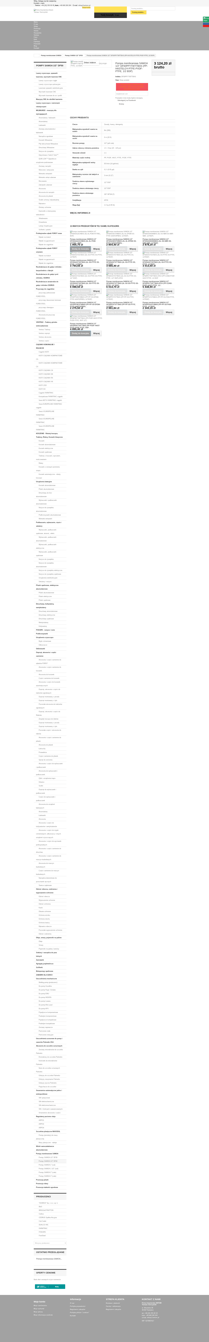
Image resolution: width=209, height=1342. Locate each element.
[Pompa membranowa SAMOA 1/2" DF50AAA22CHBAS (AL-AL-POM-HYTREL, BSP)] (86, 234)
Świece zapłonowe (45, 885)
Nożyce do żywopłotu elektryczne (50, 570)
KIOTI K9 (41, 389)
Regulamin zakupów (77, 1309)
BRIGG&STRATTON (45, 1210)
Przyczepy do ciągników (45, 289)
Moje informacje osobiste (43, 1315)
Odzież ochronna (44, 904)
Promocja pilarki (42, 1180)
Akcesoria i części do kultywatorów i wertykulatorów (46, 824)
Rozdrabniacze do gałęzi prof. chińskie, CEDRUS (47, 276)
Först (35, 37)
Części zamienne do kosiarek (48, 678)
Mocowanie (42, 181)
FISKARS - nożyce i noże (45, 630)
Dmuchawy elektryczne (46, 615)
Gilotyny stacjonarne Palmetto (49, 1079)
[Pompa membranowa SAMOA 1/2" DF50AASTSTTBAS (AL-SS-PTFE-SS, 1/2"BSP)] (122, 255)
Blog (35, 46)
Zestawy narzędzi (44, 166)
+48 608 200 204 (65, 5)
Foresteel (37, 44)
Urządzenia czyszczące (44, 637)
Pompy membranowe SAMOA (47, 1154)
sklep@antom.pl (84, 5)
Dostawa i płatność (113, 1303)
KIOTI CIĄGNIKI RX (45, 378)
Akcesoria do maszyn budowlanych (45, 865)
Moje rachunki (39, 1309)
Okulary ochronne (44, 207)
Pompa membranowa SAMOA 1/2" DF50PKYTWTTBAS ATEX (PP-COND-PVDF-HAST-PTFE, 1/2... (157, 283)
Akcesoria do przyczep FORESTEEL (45, 316)
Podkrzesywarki (42, 634)
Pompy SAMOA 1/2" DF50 (47, 1161)
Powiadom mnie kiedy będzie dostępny (129, 98)
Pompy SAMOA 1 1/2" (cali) (48, 1169)
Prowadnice (42, 752)
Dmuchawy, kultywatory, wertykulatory (45, 605)
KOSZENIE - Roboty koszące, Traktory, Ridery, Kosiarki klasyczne (49, 435)
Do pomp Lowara (44, 1001)
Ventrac (36, 35)
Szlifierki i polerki (44, 230)
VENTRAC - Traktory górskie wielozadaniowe (46, 324)
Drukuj (121, 104)
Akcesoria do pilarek (45, 196)
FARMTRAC (42, 1228)
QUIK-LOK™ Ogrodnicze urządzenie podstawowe (46, 160)
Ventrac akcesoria (44, 337)
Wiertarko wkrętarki (45, 174)
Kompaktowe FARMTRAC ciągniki (50, 396)
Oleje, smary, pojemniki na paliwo (49, 938)
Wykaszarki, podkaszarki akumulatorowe (46, 539)
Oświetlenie (42, 222)
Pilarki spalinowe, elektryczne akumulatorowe (47, 587)
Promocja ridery (42, 1183)
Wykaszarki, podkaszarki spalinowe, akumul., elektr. (46, 531)
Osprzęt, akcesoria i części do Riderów (48, 713)
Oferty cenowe (45, 1273)
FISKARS (42, 1232)
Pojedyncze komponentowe (48, 1012)
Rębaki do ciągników (45, 244)
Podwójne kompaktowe (46, 1023)
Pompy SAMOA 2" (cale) (47, 1172)
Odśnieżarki (40, 649)
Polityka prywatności (78, 1306)
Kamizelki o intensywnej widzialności (46, 213)
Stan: (117, 80)
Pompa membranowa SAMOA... (49, 1259)
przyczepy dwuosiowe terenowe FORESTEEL (48, 302)
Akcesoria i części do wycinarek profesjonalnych (48, 843)
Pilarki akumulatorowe (46, 489)
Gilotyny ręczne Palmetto (47, 1083)
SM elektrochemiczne (46, 1101)
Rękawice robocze (45, 926)
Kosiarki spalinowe (45, 452)
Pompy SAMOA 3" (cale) (47, 1176)
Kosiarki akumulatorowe (46, 444)
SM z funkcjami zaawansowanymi (50, 1109)
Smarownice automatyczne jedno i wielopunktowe (49, 1092)
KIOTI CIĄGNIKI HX (45, 381)
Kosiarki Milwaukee (45, 140)
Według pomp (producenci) (47, 982)
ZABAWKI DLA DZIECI (44, 975)
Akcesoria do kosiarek (46, 674)
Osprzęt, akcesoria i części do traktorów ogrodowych (48, 691)
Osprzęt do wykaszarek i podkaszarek (46, 791)
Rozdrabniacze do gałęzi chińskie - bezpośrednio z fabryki (49, 268)
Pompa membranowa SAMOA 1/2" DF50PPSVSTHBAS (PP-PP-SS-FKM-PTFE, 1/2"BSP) (157, 304)
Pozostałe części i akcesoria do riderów (48, 732)
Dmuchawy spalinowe (46, 619)
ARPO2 (41, 1124)
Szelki (40, 786)
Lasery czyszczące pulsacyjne (49, 84)
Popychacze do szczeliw (47, 1087)
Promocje (37, 28)
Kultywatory (42, 626)
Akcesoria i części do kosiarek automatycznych (48, 684)
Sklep (36, 26)
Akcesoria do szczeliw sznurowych (49, 1046)
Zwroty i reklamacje (113, 1306)
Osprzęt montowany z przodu (48, 697)
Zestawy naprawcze (45, 1027)
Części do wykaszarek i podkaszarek (45, 798)
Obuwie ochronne (44, 911)
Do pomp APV (43, 1008)
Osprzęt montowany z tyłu (47, 700)
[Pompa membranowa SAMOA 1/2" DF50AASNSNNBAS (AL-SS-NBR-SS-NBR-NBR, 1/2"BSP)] (159, 234)
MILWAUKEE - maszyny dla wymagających (46, 112)
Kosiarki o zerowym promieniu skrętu (48, 468)
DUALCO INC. (43, 1225)
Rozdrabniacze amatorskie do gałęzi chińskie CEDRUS (47, 283)
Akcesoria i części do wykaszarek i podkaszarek (49, 765)
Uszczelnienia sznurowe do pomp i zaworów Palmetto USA (49, 1040)
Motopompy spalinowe (44, 971)
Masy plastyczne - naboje (47, 1142)
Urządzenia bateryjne (44, 482)
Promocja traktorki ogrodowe (47, 1187)
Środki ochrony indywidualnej (48, 200)
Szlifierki (39, 967)
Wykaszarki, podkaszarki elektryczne (46, 546)
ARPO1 (41, 1120)
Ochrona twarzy (44, 923)
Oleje (40, 941)
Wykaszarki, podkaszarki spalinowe (46, 553)
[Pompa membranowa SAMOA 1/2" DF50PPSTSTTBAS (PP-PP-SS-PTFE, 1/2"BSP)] (122, 297)
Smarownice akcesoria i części (49, 1113)
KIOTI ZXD (42, 385)
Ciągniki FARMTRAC (45, 393)
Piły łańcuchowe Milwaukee (48, 144)
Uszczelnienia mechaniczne (46, 979)
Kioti (35, 39)
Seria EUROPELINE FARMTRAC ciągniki (49, 406)
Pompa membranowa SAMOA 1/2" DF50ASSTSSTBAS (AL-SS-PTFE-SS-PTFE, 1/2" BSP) (84, 283)
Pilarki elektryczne (45, 596)
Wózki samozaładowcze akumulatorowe (45, 1148)
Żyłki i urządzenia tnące (46, 778)
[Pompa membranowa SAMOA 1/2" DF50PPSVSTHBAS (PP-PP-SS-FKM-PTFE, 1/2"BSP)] (159, 297)
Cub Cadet (42, 1221)
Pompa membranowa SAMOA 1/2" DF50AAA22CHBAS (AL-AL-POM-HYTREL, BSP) (83, 241)
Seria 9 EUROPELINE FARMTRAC (45, 428)
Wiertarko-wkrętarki (45, 519)
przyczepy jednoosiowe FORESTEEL (45, 294)
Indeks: (118, 76)
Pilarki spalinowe (44, 600)
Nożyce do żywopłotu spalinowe (49, 574)
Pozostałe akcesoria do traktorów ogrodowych (49, 706)
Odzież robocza (44, 896)
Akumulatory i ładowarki (46, 118)
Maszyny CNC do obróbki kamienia (49, 99)
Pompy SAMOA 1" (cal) (46, 1165)
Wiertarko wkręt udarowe (47, 177)
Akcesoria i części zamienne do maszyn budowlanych (48, 857)
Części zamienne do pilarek (48, 756)
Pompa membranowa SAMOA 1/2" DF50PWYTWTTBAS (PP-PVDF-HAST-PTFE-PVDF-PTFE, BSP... (85, 326)
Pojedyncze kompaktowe (47, 1020)
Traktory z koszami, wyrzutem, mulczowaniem (48, 457)
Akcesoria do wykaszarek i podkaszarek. (47, 772)
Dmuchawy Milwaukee (46, 147)
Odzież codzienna (44, 934)
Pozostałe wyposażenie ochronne (50, 930)
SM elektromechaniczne (47, 1105)
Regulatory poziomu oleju (46, 1116)
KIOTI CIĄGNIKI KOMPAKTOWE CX (49, 365)
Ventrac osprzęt (44, 333)
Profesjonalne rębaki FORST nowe (49, 233)
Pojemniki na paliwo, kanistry (48, 949)
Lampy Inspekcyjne (45, 226)
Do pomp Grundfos (45, 986)
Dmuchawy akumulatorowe (47, 611)
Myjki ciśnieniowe (44, 641)
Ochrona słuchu (44, 919)
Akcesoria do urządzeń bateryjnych (45, 806)
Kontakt (36, 48)
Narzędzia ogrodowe (45, 136)
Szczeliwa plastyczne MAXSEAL (48, 1131)
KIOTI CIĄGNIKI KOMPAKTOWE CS (49, 357)
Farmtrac (37, 41)
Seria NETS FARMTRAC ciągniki (50, 400)
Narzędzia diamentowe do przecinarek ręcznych (46, 880)
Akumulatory (43, 121)
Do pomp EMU (43, 994)
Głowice (41, 782)
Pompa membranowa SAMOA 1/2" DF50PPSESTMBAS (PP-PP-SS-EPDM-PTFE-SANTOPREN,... (85, 304)
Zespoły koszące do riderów (48, 719)
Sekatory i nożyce (44, 581)
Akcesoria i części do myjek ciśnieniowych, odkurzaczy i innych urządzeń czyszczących (48, 833)
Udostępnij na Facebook (127, 100)
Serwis (36, 31)
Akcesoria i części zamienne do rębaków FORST (48, 661)
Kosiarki (41, 441)
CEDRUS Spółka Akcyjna (47, 1217)
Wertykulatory (43, 622)
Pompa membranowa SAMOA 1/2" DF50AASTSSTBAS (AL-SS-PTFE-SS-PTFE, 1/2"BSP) (84, 262)
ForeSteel (42, 1236)
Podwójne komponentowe (47, 1016)
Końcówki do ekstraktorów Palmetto (46, 1062)
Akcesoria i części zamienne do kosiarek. (48, 669)
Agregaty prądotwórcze (44, 964)
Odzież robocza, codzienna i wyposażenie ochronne (46, 891)
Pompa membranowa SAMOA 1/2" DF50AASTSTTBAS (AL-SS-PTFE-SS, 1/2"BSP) (121, 262)
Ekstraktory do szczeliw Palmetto (50, 1057)
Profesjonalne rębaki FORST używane (46, 250)
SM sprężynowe (44, 1098)
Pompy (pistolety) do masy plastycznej (47, 1137)
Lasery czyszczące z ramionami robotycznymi (48, 105)
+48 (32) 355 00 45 (47, 5)
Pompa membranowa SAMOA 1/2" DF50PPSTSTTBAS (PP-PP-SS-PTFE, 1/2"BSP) (121, 304)
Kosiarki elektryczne (45, 448)
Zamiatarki (40, 960)
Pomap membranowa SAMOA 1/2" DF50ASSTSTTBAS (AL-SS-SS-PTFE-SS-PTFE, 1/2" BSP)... (122, 283)
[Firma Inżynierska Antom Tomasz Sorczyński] (56, 15)
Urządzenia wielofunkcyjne (47, 578)
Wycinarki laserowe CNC (47, 92)
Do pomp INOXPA (44, 997)
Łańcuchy (41, 749)
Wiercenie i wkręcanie (46, 170)
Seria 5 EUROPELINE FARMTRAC (45, 413)
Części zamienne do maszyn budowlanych (47, 872)
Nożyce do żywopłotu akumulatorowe (45, 509)
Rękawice (41, 203)
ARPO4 (41, 1128)
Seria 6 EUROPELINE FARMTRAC (45, 420)
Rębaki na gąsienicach (46, 241)
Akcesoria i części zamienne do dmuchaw (48, 850)
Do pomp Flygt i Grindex (47, 990)
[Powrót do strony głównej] (36, 55)
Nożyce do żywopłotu (46, 151)
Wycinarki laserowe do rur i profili (50, 95)
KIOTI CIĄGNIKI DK (45, 374)
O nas (36, 24)
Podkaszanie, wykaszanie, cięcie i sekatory (48, 524)
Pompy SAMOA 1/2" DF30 (47, 1157)
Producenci (43, 1196)
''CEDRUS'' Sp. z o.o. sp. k (48, 1203)
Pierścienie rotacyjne (45, 1035)
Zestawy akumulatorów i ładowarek (46, 130)
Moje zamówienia (40, 1306)
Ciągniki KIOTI (43, 352)
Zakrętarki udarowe (45, 185)
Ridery (40, 463)
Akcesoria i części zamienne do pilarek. (48, 739)
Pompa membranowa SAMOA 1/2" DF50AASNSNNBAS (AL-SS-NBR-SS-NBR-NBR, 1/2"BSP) (157, 241)
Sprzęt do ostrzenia (45, 760)
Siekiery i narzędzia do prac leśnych (46, 954)
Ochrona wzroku (44, 915)
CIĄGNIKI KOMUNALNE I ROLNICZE (45, 346)
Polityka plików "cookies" (79, 1313)
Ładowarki (42, 125)
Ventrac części (43, 341)
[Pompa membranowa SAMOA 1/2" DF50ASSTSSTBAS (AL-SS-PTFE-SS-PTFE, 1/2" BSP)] (86, 276)
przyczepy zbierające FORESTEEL (45, 309)
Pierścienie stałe (44, 1031)
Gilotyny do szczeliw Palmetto (49, 1075)
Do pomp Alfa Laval (45, 1005)
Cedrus (41, 1214)
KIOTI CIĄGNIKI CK (45, 370)
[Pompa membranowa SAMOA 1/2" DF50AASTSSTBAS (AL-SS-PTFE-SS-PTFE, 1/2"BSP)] (86, 255)
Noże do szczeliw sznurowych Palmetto (48, 1070)
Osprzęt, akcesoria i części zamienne (46, 654)
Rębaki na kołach (44, 237)
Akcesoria (42, 188)
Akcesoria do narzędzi (46, 192)
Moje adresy (38, 1312)
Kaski (40, 908)
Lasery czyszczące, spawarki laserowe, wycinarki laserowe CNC (49, 75)
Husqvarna (37, 33)
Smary (40, 945)
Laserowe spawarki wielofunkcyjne (50, 88)
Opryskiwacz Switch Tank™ (48, 155)
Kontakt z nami (39, 3)
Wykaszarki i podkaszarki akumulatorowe (46, 502)
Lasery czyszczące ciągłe (47, 80)
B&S (40, 1207)
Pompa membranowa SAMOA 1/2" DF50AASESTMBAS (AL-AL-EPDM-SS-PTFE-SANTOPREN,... (121, 241)
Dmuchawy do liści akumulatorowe (44, 494)
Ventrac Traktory (44, 329)
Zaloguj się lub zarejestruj (47, 1)
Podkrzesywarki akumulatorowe (49, 515)
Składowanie (43, 218)
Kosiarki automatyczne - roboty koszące (48, 476)
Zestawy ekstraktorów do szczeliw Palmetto (49, 1051)
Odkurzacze (42, 645)
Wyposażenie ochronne (46, 900)
